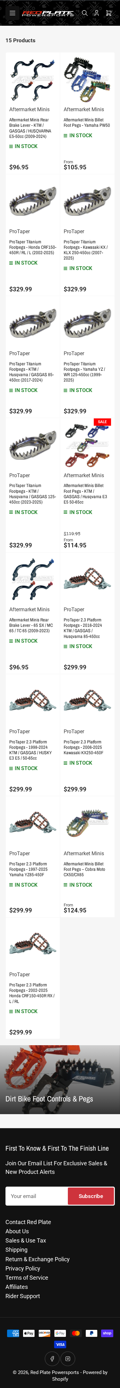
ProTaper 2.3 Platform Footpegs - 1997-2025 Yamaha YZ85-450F (28, 869)
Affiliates (16, 1286)
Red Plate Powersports (54, 1372)
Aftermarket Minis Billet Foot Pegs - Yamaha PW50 (87, 122)
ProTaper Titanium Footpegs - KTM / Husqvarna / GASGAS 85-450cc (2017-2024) (31, 372)
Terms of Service (26, 1277)
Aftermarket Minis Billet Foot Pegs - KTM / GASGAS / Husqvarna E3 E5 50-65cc (85, 493)
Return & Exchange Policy (37, 1259)
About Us (17, 1231)
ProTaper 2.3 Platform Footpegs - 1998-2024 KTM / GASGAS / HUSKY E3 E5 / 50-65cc (30, 750)
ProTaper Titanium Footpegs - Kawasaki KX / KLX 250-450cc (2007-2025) (86, 250)
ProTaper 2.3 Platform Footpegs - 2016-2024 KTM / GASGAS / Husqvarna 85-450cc (83, 628)
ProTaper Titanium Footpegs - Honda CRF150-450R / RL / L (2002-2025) (32, 247)
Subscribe (91, 1196)
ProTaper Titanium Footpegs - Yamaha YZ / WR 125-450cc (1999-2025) (84, 372)
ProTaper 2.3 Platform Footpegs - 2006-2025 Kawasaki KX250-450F (83, 747)
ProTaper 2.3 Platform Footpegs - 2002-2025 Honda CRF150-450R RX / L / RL (31, 993)
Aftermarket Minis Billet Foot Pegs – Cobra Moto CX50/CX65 (84, 869)
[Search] (85, 13)
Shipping (16, 1249)
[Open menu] (12, 13)
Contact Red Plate (28, 1222)
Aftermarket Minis (29, 109)
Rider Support (22, 1296)
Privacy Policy (22, 1268)
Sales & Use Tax (25, 1240)
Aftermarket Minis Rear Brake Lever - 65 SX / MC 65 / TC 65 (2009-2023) (31, 625)
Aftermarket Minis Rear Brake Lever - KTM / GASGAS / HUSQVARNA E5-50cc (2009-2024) (30, 128)
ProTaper (19, 231)
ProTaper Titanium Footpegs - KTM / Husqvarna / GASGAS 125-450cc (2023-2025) (32, 493)
